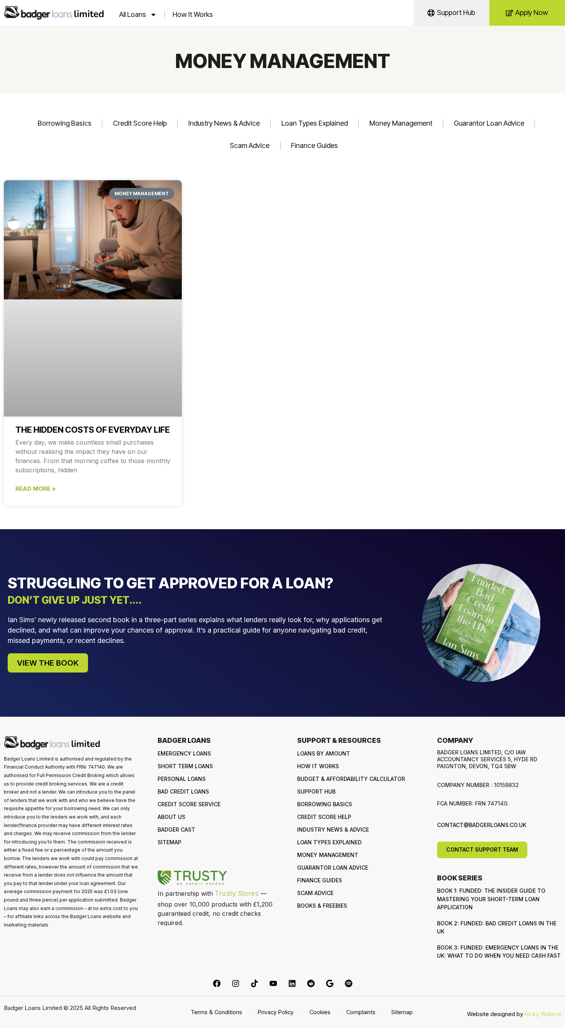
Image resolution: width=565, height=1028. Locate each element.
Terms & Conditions (216, 1012)
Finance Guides (314, 145)
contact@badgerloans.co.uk (481, 825)
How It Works (193, 14)
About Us (171, 817)
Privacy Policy (276, 1012)
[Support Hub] (431, 13)
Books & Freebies (322, 905)
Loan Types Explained (314, 123)
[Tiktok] (254, 983)
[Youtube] (273, 983)
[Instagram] (235, 983)
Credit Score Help (140, 123)
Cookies (320, 1012)
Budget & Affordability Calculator (351, 779)
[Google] (329, 983)
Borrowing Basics (64, 123)
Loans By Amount (323, 753)
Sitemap (169, 842)
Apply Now (531, 12)
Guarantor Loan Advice (489, 123)
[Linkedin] (292, 983)
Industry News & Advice (224, 123)
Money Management (400, 123)
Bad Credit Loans (183, 791)
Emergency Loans (184, 753)
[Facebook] (216, 983)
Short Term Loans (185, 766)
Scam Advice (249, 145)
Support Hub (456, 12)
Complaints (361, 1012)
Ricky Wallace (543, 1014)
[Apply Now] (509, 13)
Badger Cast (176, 829)
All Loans (132, 14)
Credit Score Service (189, 804)
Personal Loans (182, 779)
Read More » (35, 488)
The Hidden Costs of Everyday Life (92, 430)
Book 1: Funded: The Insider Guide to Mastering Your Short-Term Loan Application (491, 898)
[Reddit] (310, 983)
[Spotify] (348, 983)
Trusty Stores (237, 893)
